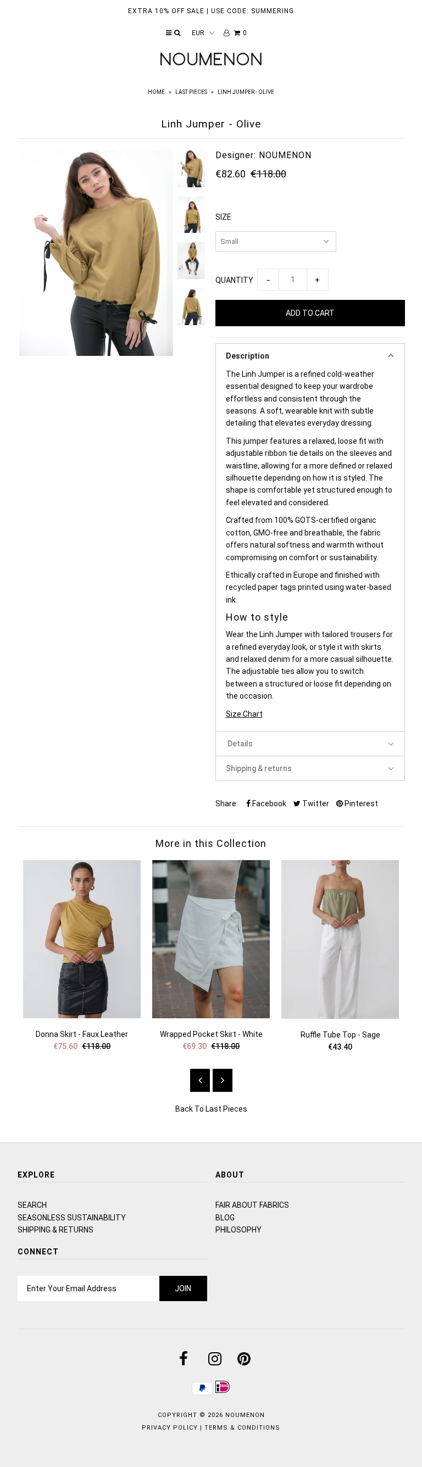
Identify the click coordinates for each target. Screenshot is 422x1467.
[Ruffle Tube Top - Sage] (340, 1016)
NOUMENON (245, 1415)
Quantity (234, 280)
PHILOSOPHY (238, 1229)
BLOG (225, 1217)
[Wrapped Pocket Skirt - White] (211, 1015)
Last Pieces (191, 92)
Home (156, 92)
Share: (226, 803)
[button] (310, 355)
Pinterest (360, 803)
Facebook (268, 803)
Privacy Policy (170, 1427)
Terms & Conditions (242, 1427)
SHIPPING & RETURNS (55, 1229)
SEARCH (32, 1205)
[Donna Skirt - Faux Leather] (82, 1015)
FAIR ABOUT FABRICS (252, 1205)
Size (223, 217)
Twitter (315, 803)
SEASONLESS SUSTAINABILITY (72, 1217)
